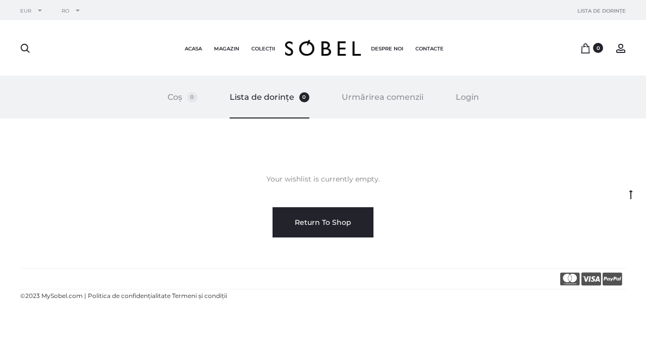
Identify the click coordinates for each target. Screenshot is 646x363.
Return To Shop (323, 222)
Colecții (263, 48)
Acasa (193, 48)
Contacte (429, 48)
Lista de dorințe (601, 11)
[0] (585, 47)
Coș (181, 97)
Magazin (226, 48)
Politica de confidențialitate (129, 295)
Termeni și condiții (199, 295)
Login (467, 97)
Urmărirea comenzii (382, 97)
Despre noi (387, 48)
